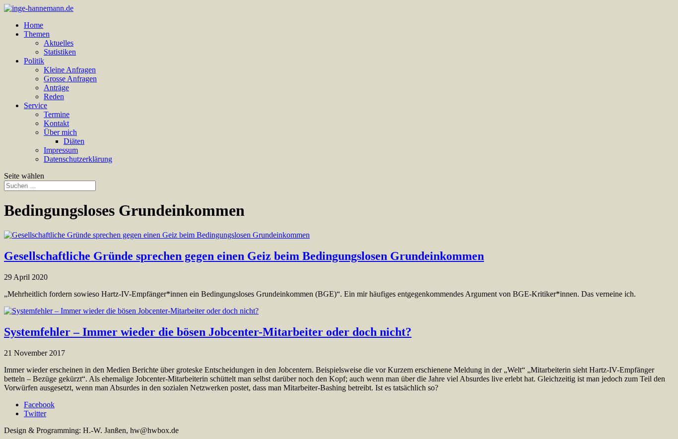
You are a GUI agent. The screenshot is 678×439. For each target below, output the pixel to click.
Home (33, 25)
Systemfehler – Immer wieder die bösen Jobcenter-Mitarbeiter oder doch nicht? (207, 331)
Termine (56, 114)
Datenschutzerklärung (78, 159)
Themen (37, 34)
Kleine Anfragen (70, 69)
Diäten (74, 141)
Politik (34, 61)
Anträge (56, 87)
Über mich (60, 132)
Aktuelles (58, 43)
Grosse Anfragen (70, 78)
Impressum (61, 150)
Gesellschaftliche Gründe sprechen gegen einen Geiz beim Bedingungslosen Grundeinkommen (244, 256)
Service (35, 105)
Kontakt (56, 123)
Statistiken (60, 52)
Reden (54, 96)
